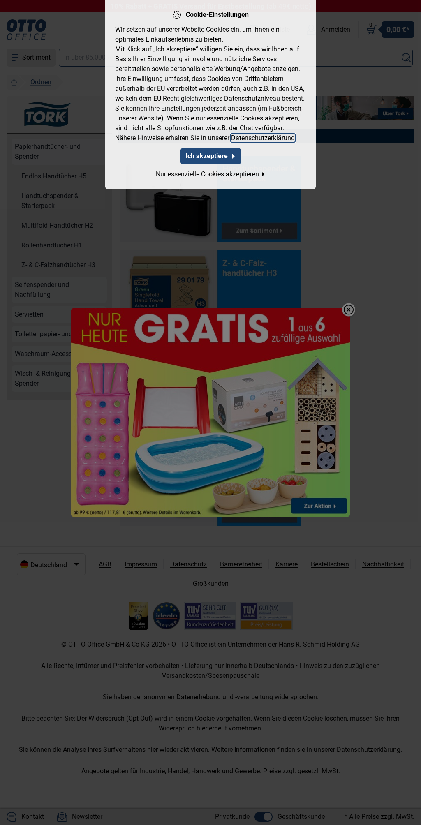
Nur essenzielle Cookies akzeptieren (207, 174)
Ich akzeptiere (206, 156)
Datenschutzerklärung (263, 138)
